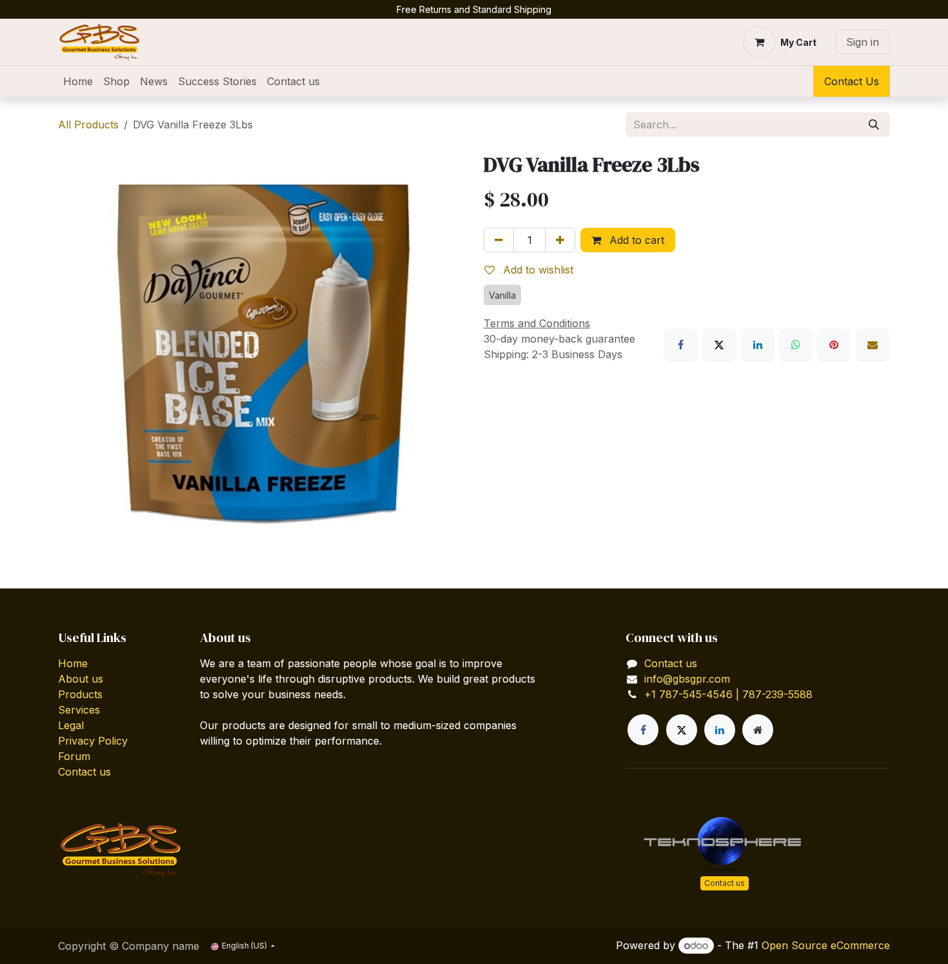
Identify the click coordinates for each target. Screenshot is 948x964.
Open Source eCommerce (826, 945)
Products (80, 694)
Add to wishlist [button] (536, 269)
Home (73, 663)
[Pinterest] (833, 344)
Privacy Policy (93, 740)
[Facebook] (681, 344)
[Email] (872, 344)
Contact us (84, 771)
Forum (74, 756)
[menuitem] (78, 81)
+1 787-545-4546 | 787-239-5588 (728, 694)
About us (80, 678)
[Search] (874, 124)
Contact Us (851, 81)
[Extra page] (757, 729)
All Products (88, 124)
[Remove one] (499, 240)
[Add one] (560, 240)
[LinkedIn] (757, 344)
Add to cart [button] (635, 240)
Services (79, 709)
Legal (71, 725)
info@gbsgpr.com (687, 678)
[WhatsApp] (795, 344)
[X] (719, 344)
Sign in (862, 41)
